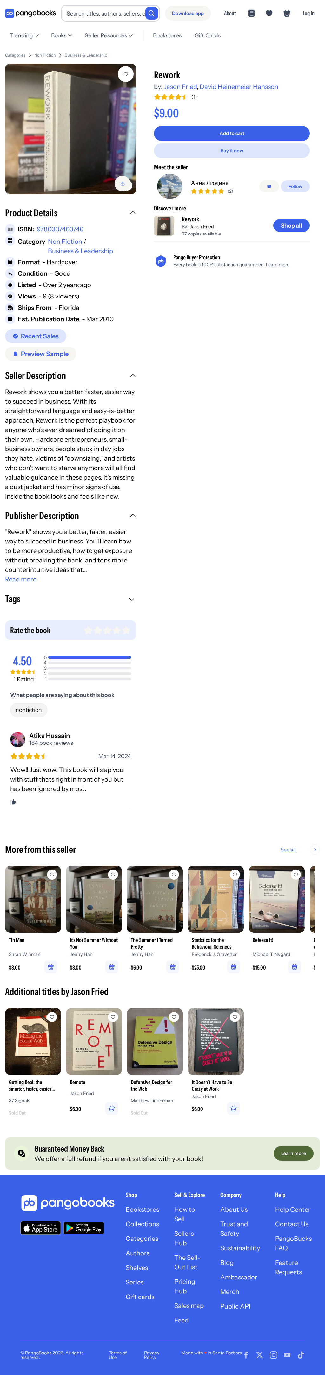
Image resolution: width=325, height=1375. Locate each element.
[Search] (151, 13)
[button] (70, 213)
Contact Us (291, 1224)
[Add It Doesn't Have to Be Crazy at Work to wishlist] (235, 1017)
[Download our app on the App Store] (40, 1228)
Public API (235, 1306)
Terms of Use (118, 1355)
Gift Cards (208, 35)
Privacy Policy (152, 1355)
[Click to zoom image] (70, 129)
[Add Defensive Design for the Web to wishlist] (174, 1017)
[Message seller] (269, 186)
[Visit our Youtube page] (287, 1355)
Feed (181, 1320)
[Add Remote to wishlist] (113, 1017)
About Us (234, 1209)
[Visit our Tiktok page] (301, 1355)
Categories (15, 55)
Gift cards (140, 1297)
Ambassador (238, 1277)
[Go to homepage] (30, 13)
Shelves (137, 1267)
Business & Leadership (86, 55)
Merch (229, 1292)
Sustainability (240, 1248)
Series (134, 1282)
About (230, 13)
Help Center (293, 1209)
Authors (137, 1253)
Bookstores (167, 35)
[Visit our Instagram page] (273, 1355)
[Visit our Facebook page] (246, 1355)
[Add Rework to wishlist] (126, 74)
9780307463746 (60, 229)
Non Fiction (45, 55)
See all (288, 849)
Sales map (189, 1305)
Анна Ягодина (210, 182)
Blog (227, 1262)
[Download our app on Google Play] (83, 1228)
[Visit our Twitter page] (259, 1355)
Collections (142, 1224)
